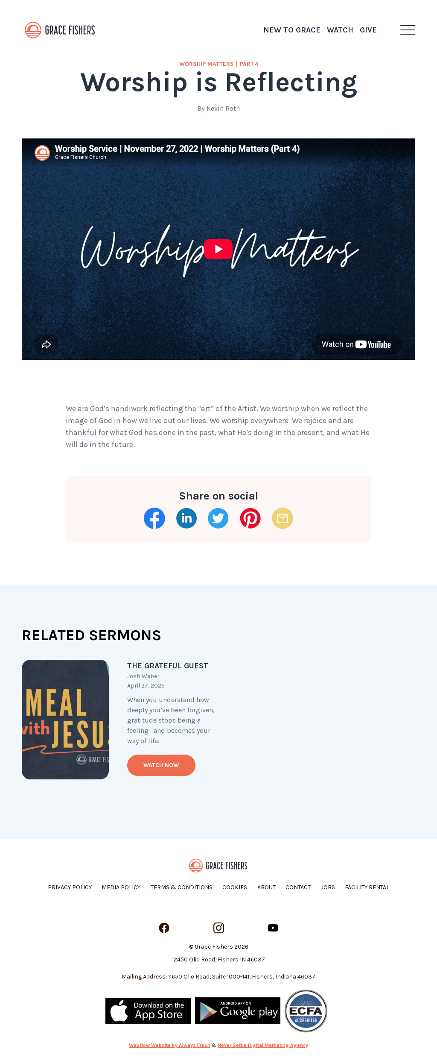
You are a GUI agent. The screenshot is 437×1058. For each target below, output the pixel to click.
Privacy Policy (70, 887)
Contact (298, 887)
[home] (60, 30)
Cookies (234, 887)
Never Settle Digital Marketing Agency (263, 1045)
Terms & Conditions (182, 887)
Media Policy (121, 887)
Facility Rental (367, 887)
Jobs (328, 887)
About (266, 887)
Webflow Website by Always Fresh (169, 1045)
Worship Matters (206, 64)
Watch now (161, 765)
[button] (407, 30)
